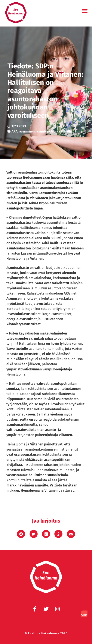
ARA (15, 131)
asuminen (27, 131)
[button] (84, 10)
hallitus (70, 131)
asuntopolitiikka (49, 131)
